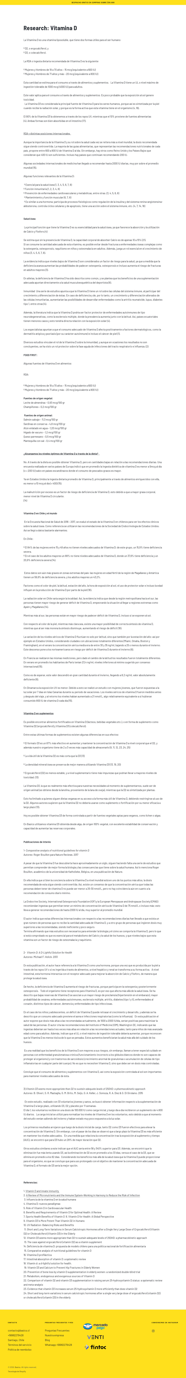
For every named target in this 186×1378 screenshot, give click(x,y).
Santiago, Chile (16, 1340)
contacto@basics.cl (19, 1330)
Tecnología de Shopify (17, 1371)
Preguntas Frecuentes (57, 1330)
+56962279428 (16, 1335)
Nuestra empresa (54, 1335)
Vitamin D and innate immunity (42, 1191)
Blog (47, 1340)
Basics (17, 1367)
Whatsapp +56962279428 (58, 1344)
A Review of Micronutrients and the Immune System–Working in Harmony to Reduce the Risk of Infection (83, 1195)
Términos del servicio (19, 1344)
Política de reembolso (19, 1349)
